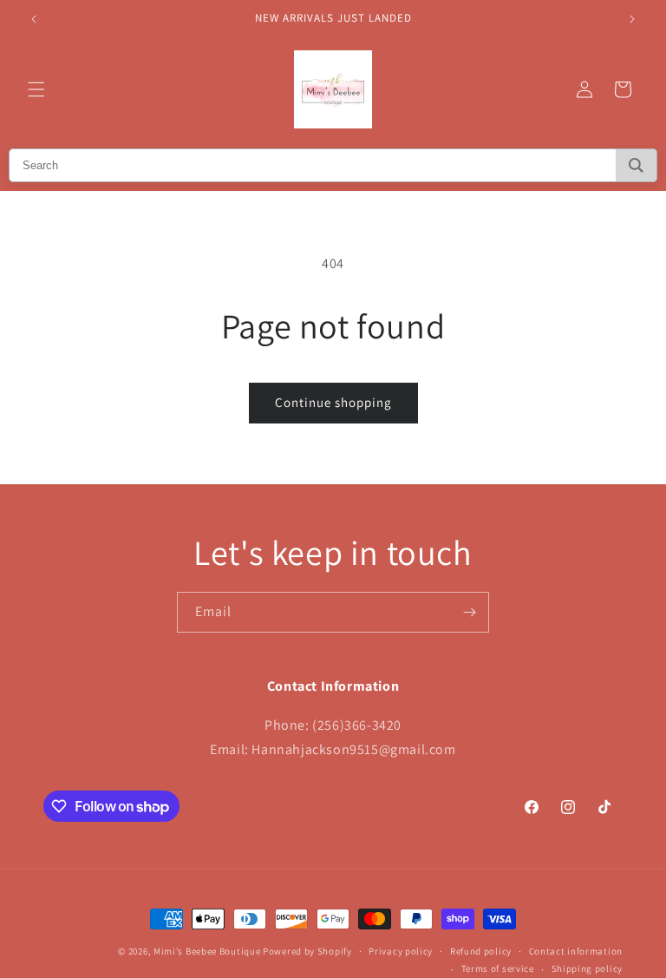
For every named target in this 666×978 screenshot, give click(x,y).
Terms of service (497, 968)
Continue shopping (333, 402)
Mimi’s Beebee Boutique (206, 951)
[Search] (636, 165)
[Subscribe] (469, 612)
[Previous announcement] (34, 19)
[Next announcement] (632, 19)
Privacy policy (401, 951)
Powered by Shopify (307, 951)
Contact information (576, 951)
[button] (36, 89)
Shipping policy (588, 968)
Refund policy (481, 951)
